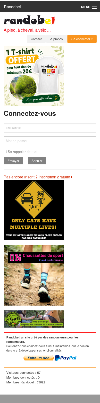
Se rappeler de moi (22, 151)
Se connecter (81, 39)
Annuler (37, 160)
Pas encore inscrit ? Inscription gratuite (37, 177)
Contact (36, 39)
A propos (56, 39)
